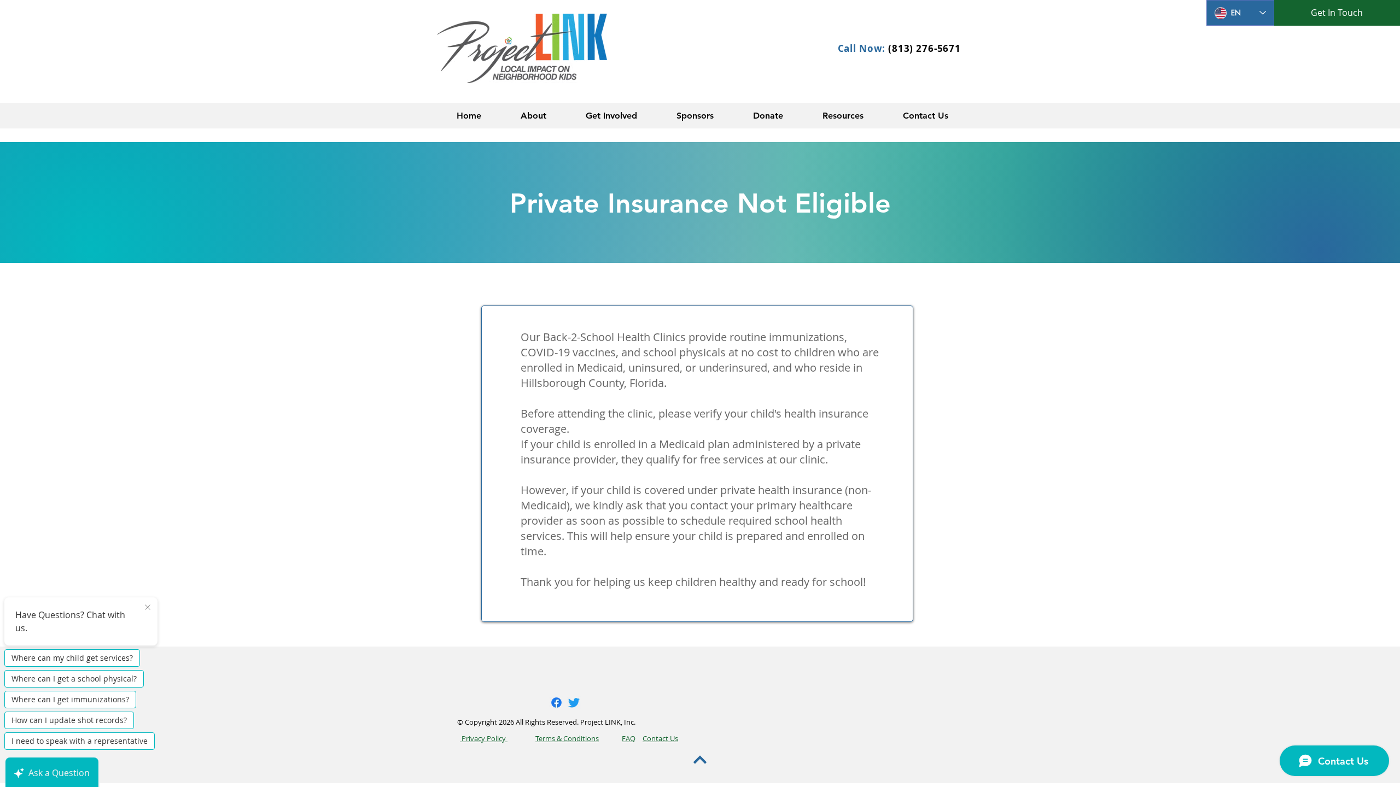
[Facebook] (556, 702)
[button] (533, 116)
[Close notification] (147, 608)
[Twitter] (574, 702)
